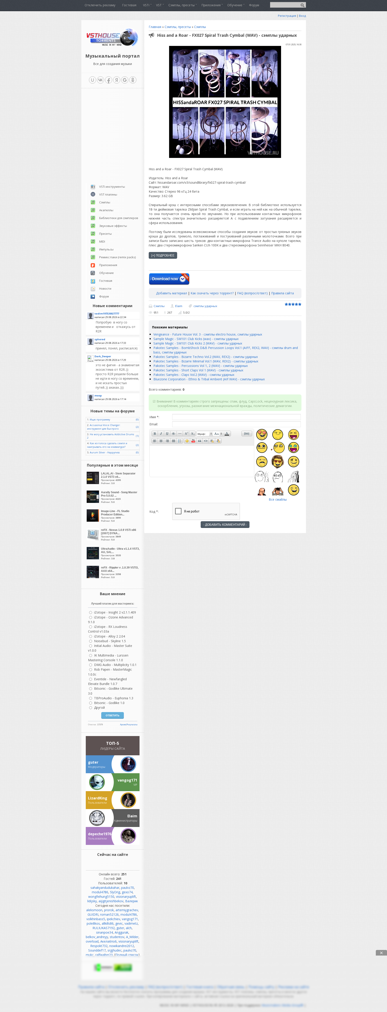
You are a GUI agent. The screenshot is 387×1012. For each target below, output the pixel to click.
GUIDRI (93, 914)
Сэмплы (200, 27)
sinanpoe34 (104, 932)
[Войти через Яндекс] (116, 80)
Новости (105, 288)
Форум (104, 296)
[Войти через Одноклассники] (132, 80)
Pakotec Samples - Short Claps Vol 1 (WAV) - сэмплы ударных (198, 370)
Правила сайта (282, 293)
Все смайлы (278, 499)
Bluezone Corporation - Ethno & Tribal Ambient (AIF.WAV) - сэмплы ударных (209, 379)
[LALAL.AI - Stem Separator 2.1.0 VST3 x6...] (93, 483)
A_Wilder (132, 937)
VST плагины (108, 194)
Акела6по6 (108, 941)
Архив (123, 724)
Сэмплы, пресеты (178, 27)
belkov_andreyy (97, 937)
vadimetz (131, 923)
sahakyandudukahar (104, 887)
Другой (99, 707)
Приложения (108, 265)
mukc (90, 955)
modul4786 (100, 892)
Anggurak (121, 932)
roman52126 (109, 914)
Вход (302, 16)
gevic (119, 923)
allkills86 (108, 923)
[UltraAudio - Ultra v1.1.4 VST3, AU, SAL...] (93, 558)
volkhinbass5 (95, 919)
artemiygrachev (127, 910)
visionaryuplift (126, 896)
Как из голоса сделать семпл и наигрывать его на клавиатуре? (107, 445)
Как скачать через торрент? (212, 293)
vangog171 (130, 919)
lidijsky (92, 901)
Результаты (132, 724)
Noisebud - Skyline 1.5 (110, 641)
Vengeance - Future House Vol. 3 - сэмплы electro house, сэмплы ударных (207, 334)
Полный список (126, 955)
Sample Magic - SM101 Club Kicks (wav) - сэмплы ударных (196, 339)
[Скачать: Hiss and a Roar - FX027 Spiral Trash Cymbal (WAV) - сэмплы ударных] (169, 279)
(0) (137, 419)
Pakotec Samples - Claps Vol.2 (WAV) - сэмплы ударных (193, 375)
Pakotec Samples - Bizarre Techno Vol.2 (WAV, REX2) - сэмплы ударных (205, 357)
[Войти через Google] (124, 80)
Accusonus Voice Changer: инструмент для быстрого (103, 427)
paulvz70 (127, 887)
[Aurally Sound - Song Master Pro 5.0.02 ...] (93, 502)
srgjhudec (115, 950)
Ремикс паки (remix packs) (117, 257)
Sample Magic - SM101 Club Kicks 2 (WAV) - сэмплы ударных (197, 343)
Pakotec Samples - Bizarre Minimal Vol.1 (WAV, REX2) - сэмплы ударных (205, 361)
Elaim (178, 306)
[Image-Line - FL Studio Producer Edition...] (93, 520)
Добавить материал (171, 293)
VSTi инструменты (112, 187)
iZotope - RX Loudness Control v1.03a (107, 628)
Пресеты (105, 234)
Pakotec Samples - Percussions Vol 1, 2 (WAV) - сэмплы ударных (200, 366)
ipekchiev (113, 919)
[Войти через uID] (92, 80)
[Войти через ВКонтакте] (100, 80)
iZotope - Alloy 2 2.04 (109, 636)
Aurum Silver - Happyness (105, 452)
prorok (109, 910)
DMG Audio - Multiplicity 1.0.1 (115, 665)
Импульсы (106, 249)
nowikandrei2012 (121, 946)
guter (120, 928)
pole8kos (93, 923)
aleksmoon (94, 910)
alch (129, 928)
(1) (137, 435)
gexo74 (127, 892)
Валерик (131, 901)
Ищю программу (100, 419)
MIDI (102, 241)
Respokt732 (99, 946)
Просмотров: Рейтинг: (118, 478)
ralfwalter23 (104, 955)
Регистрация (287, 16)
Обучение (106, 273)
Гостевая (105, 281)
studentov (117, 937)
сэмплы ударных (205, 306)
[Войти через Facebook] (108, 80)
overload (92, 941)
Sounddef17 (97, 950)
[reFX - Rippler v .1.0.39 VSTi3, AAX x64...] (93, 577)
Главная (155, 27)
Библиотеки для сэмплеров (118, 218)
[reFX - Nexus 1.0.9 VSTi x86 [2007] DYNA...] (93, 539)
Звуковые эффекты (113, 226)
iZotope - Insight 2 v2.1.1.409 (115, 612)
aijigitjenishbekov (111, 901)
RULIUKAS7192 (103, 928)
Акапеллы (106, 210)
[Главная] (112, 46)
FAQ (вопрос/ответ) (252, 293)
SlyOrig (115, 892)
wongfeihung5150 (101, 896)
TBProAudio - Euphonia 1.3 (113, 698)
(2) (137, 426)
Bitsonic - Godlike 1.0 (109, 703)
